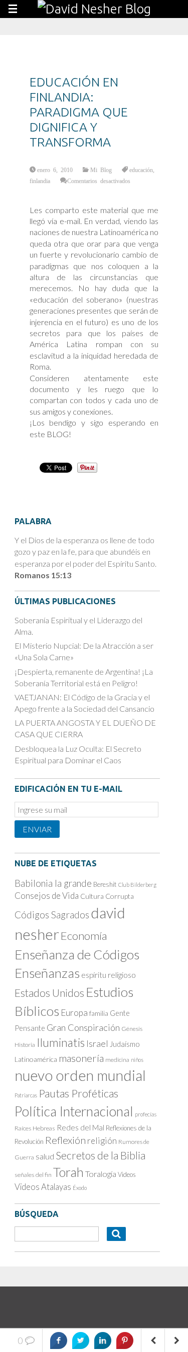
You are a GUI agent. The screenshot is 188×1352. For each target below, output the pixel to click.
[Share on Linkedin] (102, 1340)
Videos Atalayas (43, 1186)
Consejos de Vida (47, 895)
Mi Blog (101, 170)
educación (141, 170)
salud (45, 1156)
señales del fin (33, 1174)
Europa (74, 1012)
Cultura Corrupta (107, 896)
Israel (97, 1043)
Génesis (131, 1028)
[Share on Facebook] (58, 1340)
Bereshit (105, 884)
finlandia (40, 181)
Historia (25, 1044)
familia (98, 1013)
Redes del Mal (80, 1127)
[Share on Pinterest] (124, 1340)
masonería (81, 1058)
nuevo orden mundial (80, 1075)
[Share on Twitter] (80, 1340)
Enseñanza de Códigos (77, 954)
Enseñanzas (47, 973)
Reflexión (65, 1140)
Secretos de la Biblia (100, 1155)
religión (102, 1140)
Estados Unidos (49, 992)
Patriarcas (26, 1095)
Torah (68, 1171)
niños (137, 1059)
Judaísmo (125, 1043)
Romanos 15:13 (43, 575)
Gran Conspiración (83, 1027)
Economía (84, 935)
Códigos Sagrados (52, 914)
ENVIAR (37, 829)
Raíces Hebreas (35, 1128)
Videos (127, 1174)
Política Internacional (74, 1111)
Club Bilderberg (137, 884)
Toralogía (100, 1173)
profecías (145, 1114)
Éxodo (80, 1187)
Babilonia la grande (53, 883)
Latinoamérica (36, 1059)
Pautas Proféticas (78, 1093)
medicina (117, 1059)
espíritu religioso (108, 974)
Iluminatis (61, 1042)
